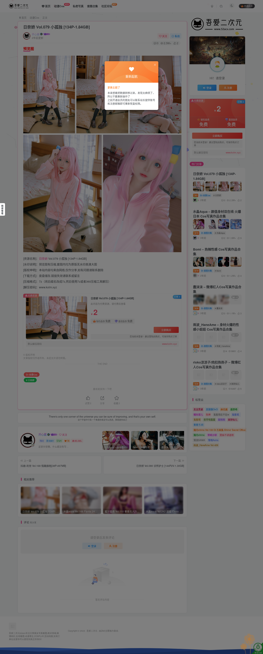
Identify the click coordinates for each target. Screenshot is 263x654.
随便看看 (2, 209)
